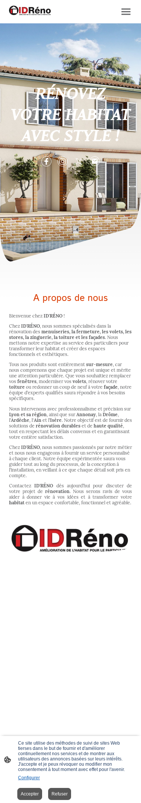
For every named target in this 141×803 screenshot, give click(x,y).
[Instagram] (63, 161)
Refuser (60, 794)
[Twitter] (79, 161)
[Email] (95, 161)
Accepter (30, 794)
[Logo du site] (30, 10)
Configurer (29, 777)
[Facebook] (46, 161)
